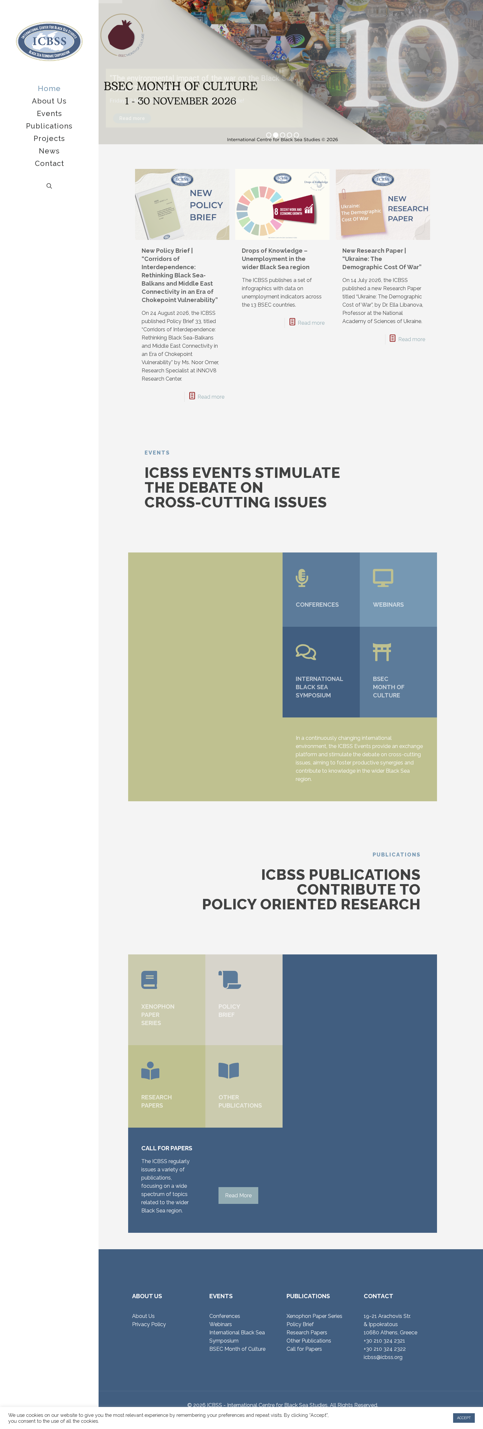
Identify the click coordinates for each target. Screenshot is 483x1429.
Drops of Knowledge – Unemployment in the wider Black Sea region (276, 258)
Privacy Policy (149, 1324)
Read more (132, 118)
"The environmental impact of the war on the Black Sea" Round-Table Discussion (203, 80)
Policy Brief (300, 1324)
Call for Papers (304, 1349)
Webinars (220, 1324)
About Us (143, 1316)
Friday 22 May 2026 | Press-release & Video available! (177, 100)
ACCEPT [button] (464, 1418)
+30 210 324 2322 (385, 1349)
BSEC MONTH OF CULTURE (388, 687)
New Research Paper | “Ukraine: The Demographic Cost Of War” (382, 258)
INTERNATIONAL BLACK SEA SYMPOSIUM (319, 687)
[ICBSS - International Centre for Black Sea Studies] (49, 41)
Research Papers (307, 1332)
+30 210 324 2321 (384, 1341)
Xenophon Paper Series (314, 1316)
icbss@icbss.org (383, 1357)
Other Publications (309, 1341)
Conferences (224, 1316)
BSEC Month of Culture (237, 1349)
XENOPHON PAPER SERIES (157, 1014)
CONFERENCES (317, 604)
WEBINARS (388, 604)
